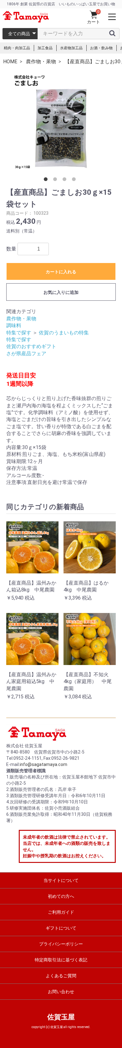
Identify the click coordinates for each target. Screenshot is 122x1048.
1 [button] (47, 180)
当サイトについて (61, 880)
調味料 (13, 325)
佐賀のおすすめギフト (31, 346)
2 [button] (56, 180)
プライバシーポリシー (61, 943)
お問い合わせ (61, 991)
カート (93, 21)
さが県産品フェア (26, 354)
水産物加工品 (71, 48)
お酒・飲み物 (101, 48)
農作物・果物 (21, 319)
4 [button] (75, 180)
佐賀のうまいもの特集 (64, 333)
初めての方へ (61, 896)
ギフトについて (61, 928)
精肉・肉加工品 (17, 48)
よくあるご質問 (61, 975)
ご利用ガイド (61, 912)
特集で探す (18, 333)
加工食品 (45, 48)
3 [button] (66, 180)
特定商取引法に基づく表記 (61, 959)
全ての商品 (19, 33)
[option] (61, 121)
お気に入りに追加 (61, 292)
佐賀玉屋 (61, 1017)
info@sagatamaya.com (43, 764)
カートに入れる (61, 271)
